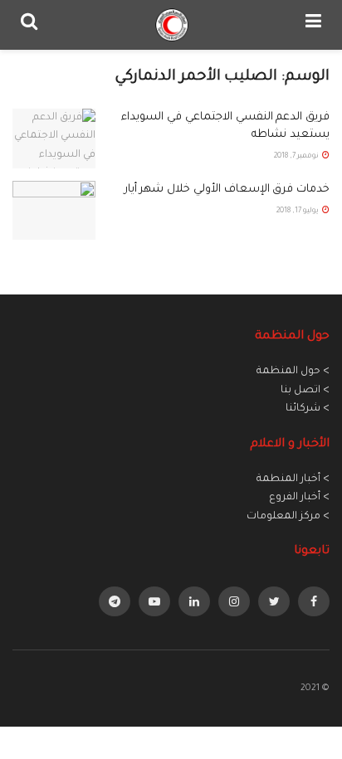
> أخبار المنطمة (293, 479)
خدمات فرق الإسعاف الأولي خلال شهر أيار (227, 189)
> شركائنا (308, 409)
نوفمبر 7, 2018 (297, 157)
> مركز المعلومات (288, 517)
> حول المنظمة (293, 371)
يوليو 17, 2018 (298, 211)
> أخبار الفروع (299, 498)
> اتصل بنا (305, 391)
